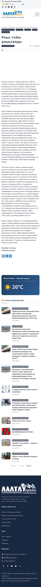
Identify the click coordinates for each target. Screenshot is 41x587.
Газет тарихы (6, 537)
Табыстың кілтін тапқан (21, 421)
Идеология (19, 30)
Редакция (4, 540)
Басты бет (4, 27)
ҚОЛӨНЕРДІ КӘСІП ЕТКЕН (22, 432)
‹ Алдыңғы (12, 466)
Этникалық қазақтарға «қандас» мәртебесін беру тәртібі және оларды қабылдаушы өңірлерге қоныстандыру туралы (25, 406)
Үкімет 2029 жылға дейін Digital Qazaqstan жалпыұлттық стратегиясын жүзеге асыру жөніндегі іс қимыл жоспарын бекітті (25, 353)
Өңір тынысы (5, 32)
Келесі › (29, 466)
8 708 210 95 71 (9, 561)
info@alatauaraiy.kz (10, 558)
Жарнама (4, 543)
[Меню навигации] (37, 14)
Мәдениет (27, 30)
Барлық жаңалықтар (15, 27)
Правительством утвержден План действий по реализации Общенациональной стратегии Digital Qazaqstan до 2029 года (25, 314)
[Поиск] (23, 4)
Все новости (17, 326)
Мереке (35, 30)
